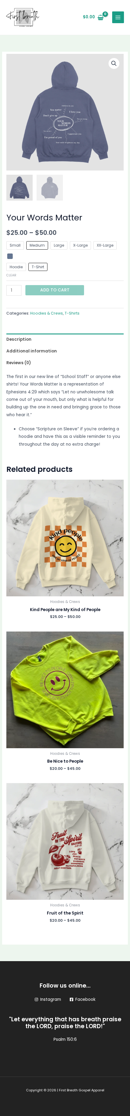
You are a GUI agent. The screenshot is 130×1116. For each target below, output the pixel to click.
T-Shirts (72, 313)
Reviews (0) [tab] (18, 363)
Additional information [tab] (31, 351)
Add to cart (55, 290)
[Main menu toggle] (118, 17)
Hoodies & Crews (46, 313)
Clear (11, 275)
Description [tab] (18, 339)
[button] (114, 63)
